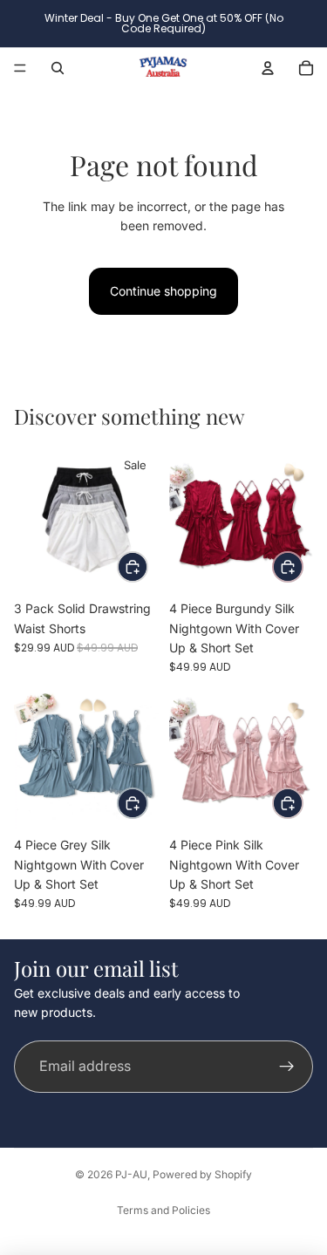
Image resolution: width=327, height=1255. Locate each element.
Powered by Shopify (202, 1174)
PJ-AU (131, 1174)
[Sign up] (287, 1066)
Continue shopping (163, 290)
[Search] (57, 68)
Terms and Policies (163, 1210)
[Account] (268, 68)
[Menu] (20, 68)
